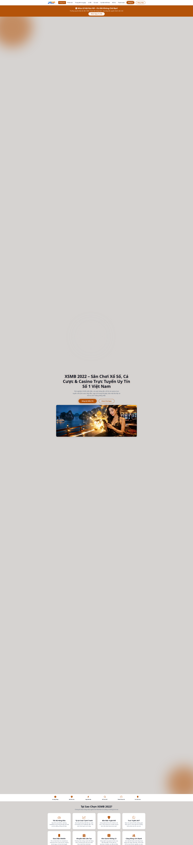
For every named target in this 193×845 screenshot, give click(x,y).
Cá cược (96, 2)
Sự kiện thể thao (105, 2)
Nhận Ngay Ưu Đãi (96, 14)
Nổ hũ (114, 2)
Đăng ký (130, 2)
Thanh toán (121, 2)
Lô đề (89, 2)
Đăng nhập (141, 2)
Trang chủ (62, 2)
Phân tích (70, 2)
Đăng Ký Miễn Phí (87, 401)
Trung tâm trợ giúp (80, 2)
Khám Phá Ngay (107, 401)
